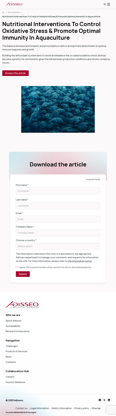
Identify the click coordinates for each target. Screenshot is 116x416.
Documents (14, 12)
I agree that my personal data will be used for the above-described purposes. (55, 267)
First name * (22, 185)
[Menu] (108, 4)
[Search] (105, 4)
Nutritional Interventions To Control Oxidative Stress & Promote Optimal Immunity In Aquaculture (51, 16)
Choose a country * (26, 240)
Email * (19, 213)
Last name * (22, 199)
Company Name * (25, 226)
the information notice (80, 261)
